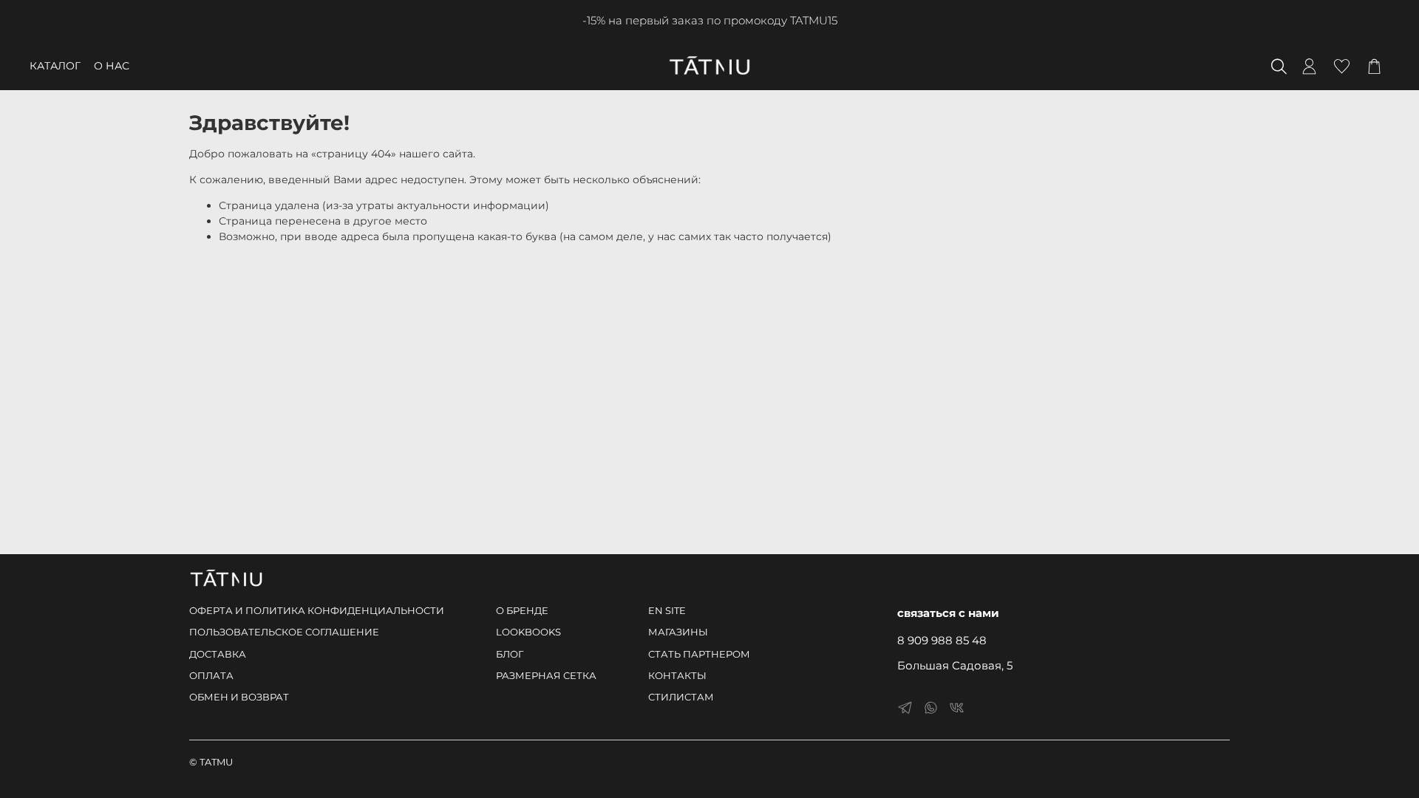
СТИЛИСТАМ (681, 697)
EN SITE (667, 610)
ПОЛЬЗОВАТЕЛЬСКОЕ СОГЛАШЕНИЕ (284, 632)
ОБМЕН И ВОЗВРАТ (239, 697)
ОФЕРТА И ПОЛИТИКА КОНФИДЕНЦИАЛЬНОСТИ (316, 610)
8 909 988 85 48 (942, 640)
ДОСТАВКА (217, 654)
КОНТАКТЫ (677, 675)
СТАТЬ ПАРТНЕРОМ (699, 654)
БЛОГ (509, 654)
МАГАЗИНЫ (678, 632)
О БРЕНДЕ (522, 610)
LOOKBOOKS (528, 632)
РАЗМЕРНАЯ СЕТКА (546, 675)
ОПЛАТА (211, 675)
